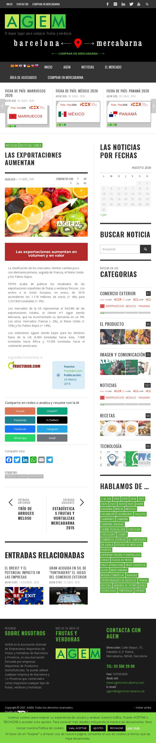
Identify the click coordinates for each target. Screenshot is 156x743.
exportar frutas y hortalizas (120, 555)
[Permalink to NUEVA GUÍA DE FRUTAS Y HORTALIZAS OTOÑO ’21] (132, 336)
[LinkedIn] (123, 4)
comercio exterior (16, 476)
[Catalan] (12, 65)
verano (140, 590)
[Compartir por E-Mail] (85, 183)
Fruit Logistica (136, 565)
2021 (113, 504)
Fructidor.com (73, 371)
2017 (141, 498)
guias (105, 570)
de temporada (137, 539)
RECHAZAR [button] (116, 728)
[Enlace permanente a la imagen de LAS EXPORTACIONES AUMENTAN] (46, 212)
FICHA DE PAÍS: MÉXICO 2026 (77, 90)
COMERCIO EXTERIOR (118, 293)
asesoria (107, 509)
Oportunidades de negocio (118, 580)
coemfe (122, 534)
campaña (122, 519)
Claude (20, 411)
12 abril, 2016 (26, 179)
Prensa (143, 580)
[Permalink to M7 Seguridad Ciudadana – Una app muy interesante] (112, 459)
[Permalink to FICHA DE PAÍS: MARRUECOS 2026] (27, 116)
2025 (130, 504)
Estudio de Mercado (129, 544)
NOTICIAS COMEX (30, 145)
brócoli (131, 509)
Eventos (106, 549)
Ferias (105, 560)
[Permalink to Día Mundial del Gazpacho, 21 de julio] (132, 428)
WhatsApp (20, 438)
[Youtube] (139, 4)
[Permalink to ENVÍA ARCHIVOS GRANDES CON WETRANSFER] (144, 459)
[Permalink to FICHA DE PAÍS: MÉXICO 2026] (78, 114)
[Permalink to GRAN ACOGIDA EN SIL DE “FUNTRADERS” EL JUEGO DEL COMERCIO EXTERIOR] (68, 596)
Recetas (106, 585)
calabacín (108, 514)
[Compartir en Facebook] (78, 179)
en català (107, 544)
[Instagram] (115, 4)
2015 (125, 498)
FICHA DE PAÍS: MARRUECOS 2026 (25, 93)
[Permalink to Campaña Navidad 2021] (112, 336)
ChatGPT (52, 411)
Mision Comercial (113, 575)
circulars (108, 534)
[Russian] (36, 65)
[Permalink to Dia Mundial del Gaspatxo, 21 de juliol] (112, 428)
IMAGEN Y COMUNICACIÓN (122, 354)
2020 (104, 504)
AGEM (139, 504)
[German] (28, 65)
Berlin (119, 509)
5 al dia (106, 498)
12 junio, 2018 (72, 582)
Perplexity (20, 420)
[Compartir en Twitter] (85, 179)
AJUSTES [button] (98, 728)
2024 (121, 504)
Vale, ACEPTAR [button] (78, 728)
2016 (133, 498)
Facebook (20, 429)
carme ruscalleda (113, 529)
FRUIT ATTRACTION (112, 565)
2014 (117, 498)
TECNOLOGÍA (111, 446)
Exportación (36, 476)
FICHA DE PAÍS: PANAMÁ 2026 (128, 90)
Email (52, 438)
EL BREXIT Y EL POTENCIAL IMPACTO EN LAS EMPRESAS (22, 572)
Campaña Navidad (112, 524)
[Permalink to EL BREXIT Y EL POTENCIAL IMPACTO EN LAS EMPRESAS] (24, 596)
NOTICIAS (12, 145)
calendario (124, 514)
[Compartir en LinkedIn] (78, 183)
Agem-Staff (11, 582)
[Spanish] (16, 65)
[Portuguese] (32, 65)
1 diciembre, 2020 (29, 582)
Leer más (133, 728)
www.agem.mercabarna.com (125, 682)
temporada (126, 590)
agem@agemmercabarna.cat (125, 691)
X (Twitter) (52, 420)
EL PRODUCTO (112, 324)
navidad (132, 575)
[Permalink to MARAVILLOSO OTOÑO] (144, 336)
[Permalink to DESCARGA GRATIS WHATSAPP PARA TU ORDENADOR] (132, 459)
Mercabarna (119, 570)
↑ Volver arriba (142, 707)
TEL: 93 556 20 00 (120, 666)
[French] (24, 65)
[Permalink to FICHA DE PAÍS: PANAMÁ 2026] (129, 114)
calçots (140, 514)
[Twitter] (131, 4)
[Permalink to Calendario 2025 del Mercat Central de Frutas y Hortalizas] (132, 367)
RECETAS (107, 415)
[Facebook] (108, 4)
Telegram (52, 429)
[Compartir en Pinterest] (71, 183)
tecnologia (108, 590)
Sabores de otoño (125, 585)
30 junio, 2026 (25, 100)
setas (142, 585)
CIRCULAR (134, 529)
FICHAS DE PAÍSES (122, 560)
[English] (20, 65)
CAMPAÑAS (107, 519)
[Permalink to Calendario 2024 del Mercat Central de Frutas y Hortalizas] (144, 367)
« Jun (103, 215)
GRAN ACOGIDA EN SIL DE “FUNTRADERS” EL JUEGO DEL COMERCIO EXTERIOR (68, 572)
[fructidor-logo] (24, 365)
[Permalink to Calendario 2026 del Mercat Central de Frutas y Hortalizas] (112, 367)
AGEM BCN (10, 100)
